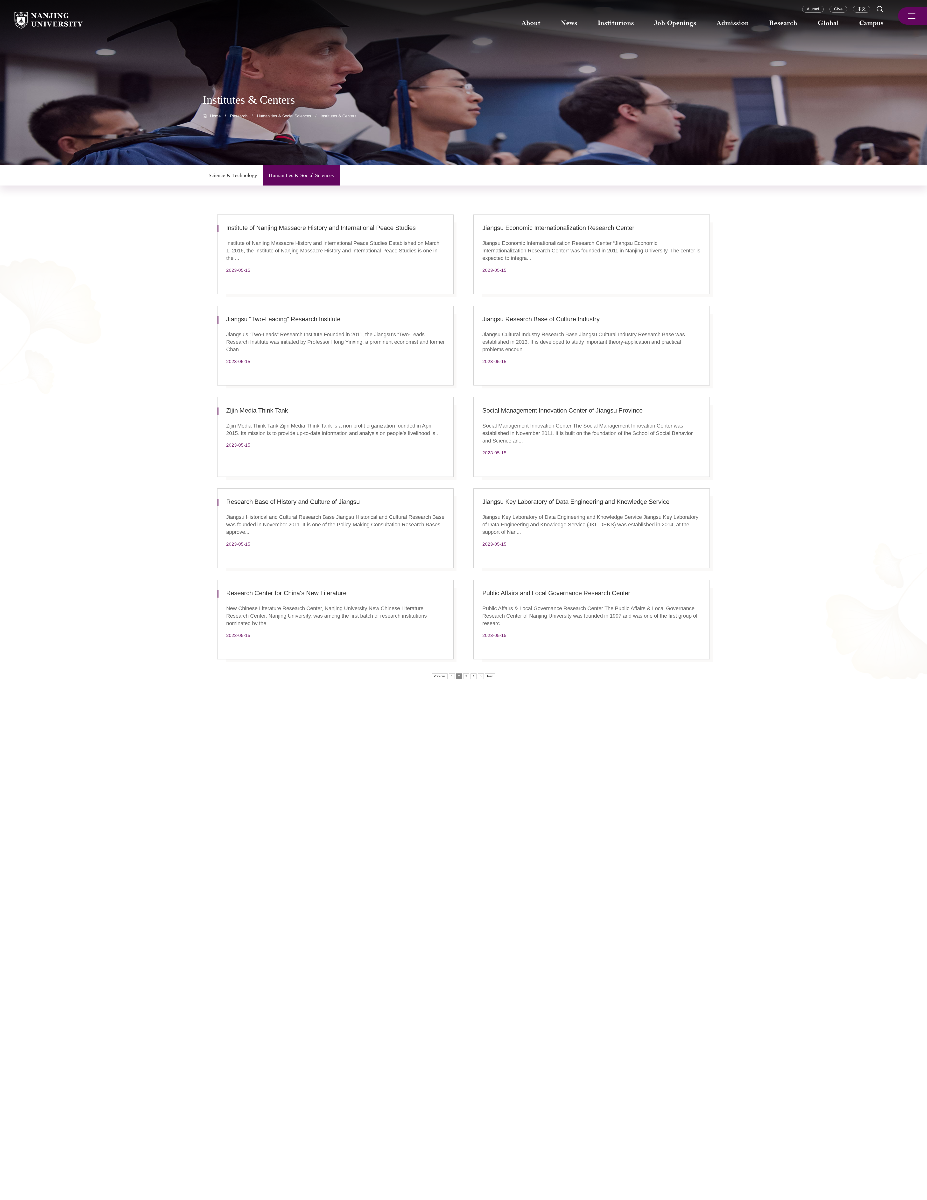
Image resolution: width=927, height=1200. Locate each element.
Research (238, 116)
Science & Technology (233, 175)
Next (490, 676)
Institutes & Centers (339, 116)
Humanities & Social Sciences (284, 116)
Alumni (813, 9)
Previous (439, 676)
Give (838, 9)
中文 (861, 9)
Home (215, 116)
